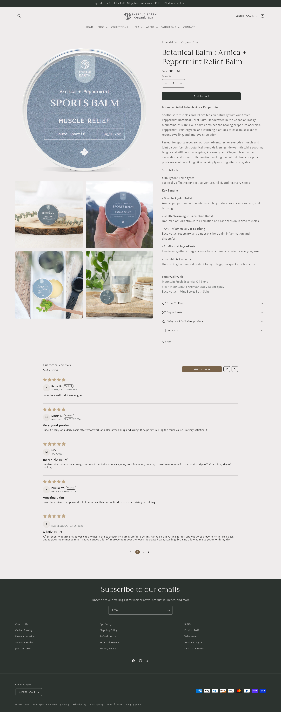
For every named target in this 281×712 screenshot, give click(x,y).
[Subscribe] (169, 610)
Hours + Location (25, 636)
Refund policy (108, 636)
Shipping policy (133, 704)
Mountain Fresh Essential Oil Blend (185, 281)
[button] (19, 16)
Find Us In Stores (194, 648)
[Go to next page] (149, 552)
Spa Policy (106, 624)
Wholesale (190, 636)
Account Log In (193, 642)
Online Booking (23, 630)
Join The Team (23, 648)
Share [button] (168, 341)
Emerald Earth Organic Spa (36, 704)
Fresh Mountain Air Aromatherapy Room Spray (193, 286)
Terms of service (114, 704)
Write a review (202, 369)
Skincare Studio (24, 642)
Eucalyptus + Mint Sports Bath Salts (186, 291)
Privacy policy (96, 704)
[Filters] (226, 369)
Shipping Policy (109, 630)
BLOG (187, 624)
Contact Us (21, 624)
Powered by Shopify (59, 704)
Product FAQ (191, 630)
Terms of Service (109, 642)
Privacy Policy (108, 648)
